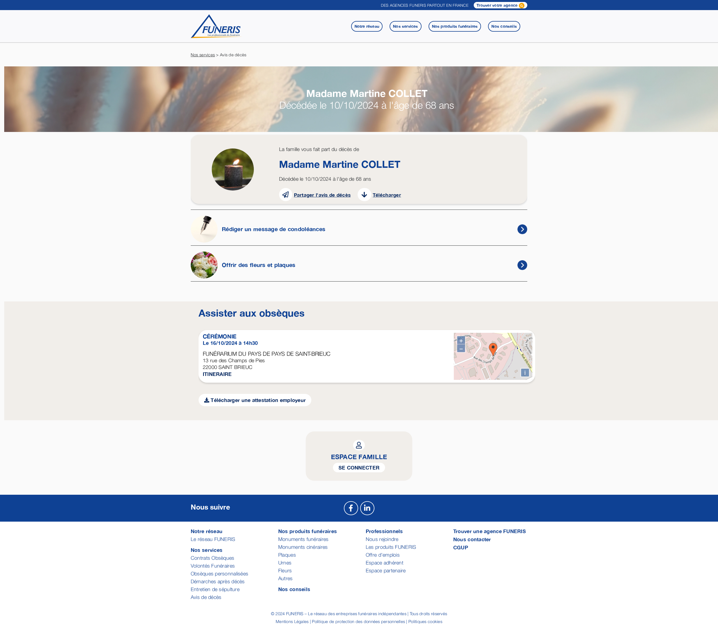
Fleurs (285, 570)
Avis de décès (206, 597)
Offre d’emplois (383, 555)
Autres (285, 578)
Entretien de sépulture (215, 589)
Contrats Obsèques (212, 558)
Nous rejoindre (382, 539)
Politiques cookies (425, 621)
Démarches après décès (218, 581)
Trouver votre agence (498, 5)
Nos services (203, 54)
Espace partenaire (386, 570)
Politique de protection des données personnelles (358, 621)
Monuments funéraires (303, 539)
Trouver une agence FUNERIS (489, 531)
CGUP (460, 547)
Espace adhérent (384, 563)
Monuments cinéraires (303, 547)
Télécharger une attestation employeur (257, 400)
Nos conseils (294, 589)
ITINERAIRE (217, 374)
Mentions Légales (292, 621)
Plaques (287, 555)
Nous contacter (472, 539)
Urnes (284, 563)
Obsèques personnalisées (219, 574)
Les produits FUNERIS (391, 547)
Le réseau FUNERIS (213, 539)
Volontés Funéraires (213, 566)
